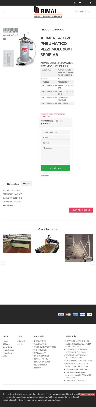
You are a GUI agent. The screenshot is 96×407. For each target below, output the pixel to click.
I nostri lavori (8, 353)
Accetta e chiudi (87, 394)
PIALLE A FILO (40, 353)
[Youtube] (80, 2)
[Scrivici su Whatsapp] (75, 2)
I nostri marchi (8, 350)
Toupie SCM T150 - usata (76, 380)
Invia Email (55, 167)
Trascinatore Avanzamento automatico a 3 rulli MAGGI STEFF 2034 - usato (79, 375)
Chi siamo (6, 344)
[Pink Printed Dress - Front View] (20, 47)
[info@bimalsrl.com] (90, 2)
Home (5, 341)
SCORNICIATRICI (41, 356)
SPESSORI (38, 368)
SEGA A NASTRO (41, 359)
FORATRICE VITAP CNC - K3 (77, 341)
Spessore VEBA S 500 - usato (77, 369)
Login (21, 344)
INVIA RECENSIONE (81, 210)
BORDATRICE (40, 341)
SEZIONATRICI (40, 365)
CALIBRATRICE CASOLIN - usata (79, 361)
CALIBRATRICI (40, 344)
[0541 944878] (85, 2)
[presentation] (13, 183)
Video (5, 356)
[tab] (13, 183)
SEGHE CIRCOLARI (42, 362)
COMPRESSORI (40, 350)
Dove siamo (7, 347)
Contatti (22, 341)
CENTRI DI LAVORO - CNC (45, 347)
